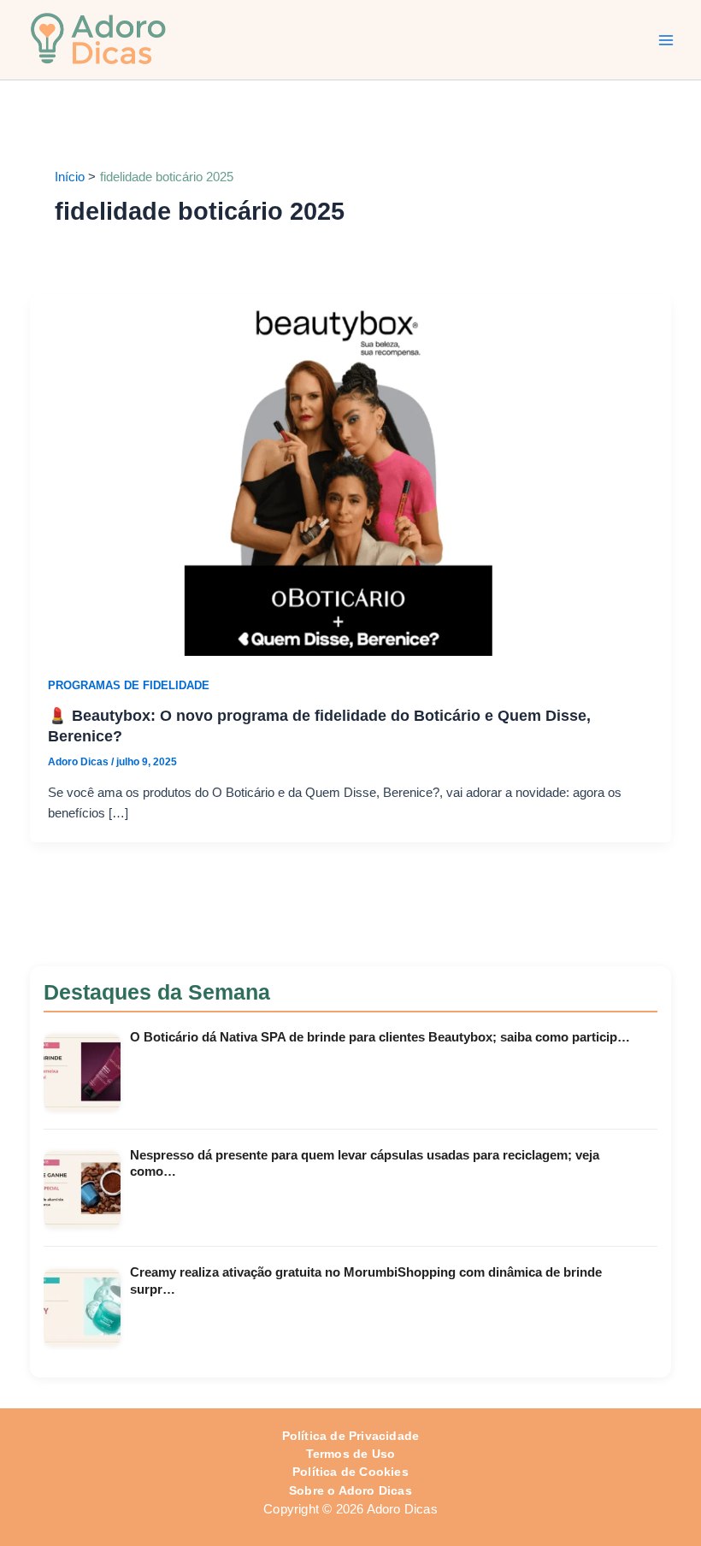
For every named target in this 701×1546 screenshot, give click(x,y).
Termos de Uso (351, 1454)
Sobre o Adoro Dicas (350, 1490)
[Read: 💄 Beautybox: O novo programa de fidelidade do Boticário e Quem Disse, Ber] (351, 474)
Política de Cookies (350, 1472)
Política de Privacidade (351, 1436)
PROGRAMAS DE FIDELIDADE (128, 685)
